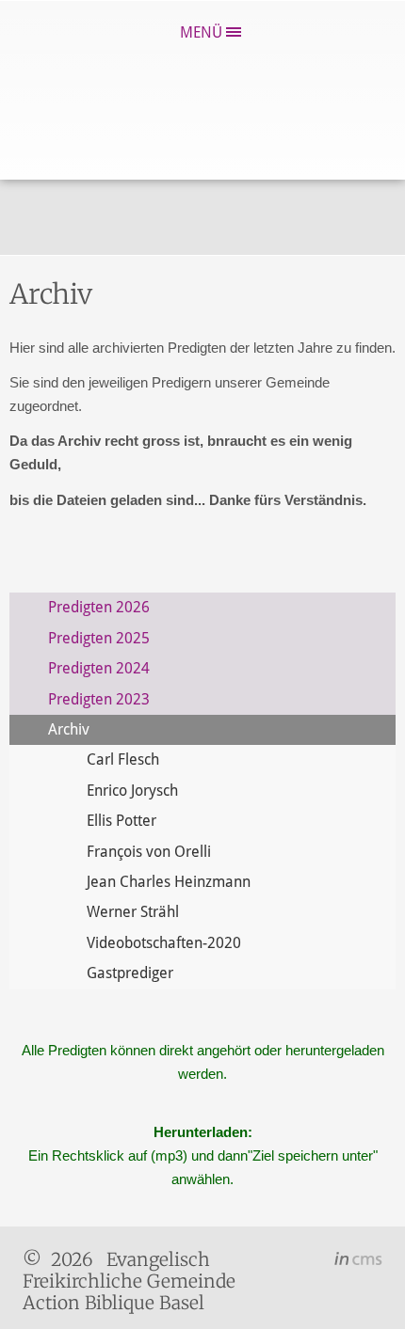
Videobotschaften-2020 (164, 943)
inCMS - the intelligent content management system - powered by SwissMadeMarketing (358, 1261)
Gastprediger (130, 973)
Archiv (68, 729)
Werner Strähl (133, 912)
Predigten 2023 (99, 699)
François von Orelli (149, 852)
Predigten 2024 (99, 668)
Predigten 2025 (99, 638)
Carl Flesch (123, 759)
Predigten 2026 (99, 607)
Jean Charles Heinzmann (169, 882)
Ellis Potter (121, 821)
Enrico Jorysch (132, 790)
